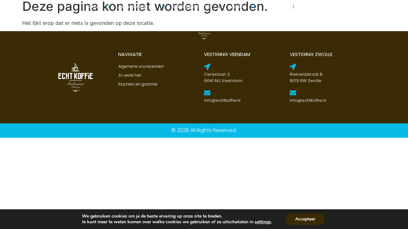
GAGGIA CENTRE (191, 6)
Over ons (273, 6)
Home (93, 6)
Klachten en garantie (137, 84)
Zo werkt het (129, 75)
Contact (312, 6)
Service (236, 6)
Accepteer (305, 219)
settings (263, 222)
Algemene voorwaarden (141, 66)
